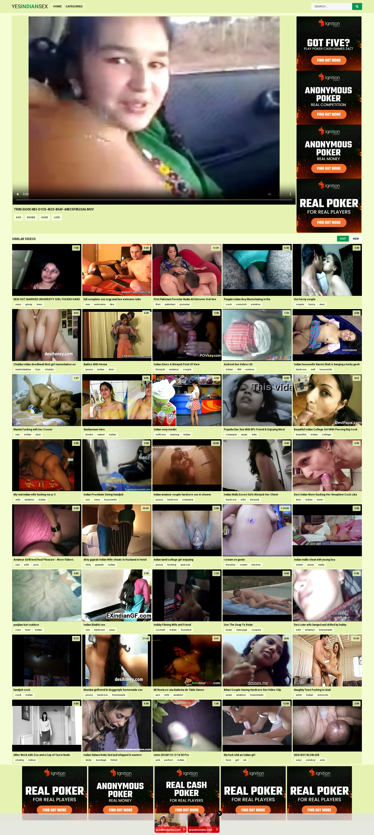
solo (322, 760)
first (158, 304)
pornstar (185, 304)
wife (254, 434)
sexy (18, 304)
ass (18, 217)
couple (300, 304)
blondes (230, 564)
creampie (231, 434)
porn (36, 564)
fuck (228, 760)
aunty (310, 564)
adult (299, 695)
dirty (88, 564)
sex (87, 304)
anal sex (185, 564)
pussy (89, 369)
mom (320, 499)
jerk (158, 760)
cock (229, 304)
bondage (101, 760)
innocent (323, 695)
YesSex (30, 6)
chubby (49, 369)
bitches (256, 564)
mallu (321, 564)
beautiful (301, 434)
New (356, 238)
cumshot (241, 304)
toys (37, 369)
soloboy (255, 304)
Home (57, 6)
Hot (343, 238)
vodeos (249, 369)
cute (18, 629)
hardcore (301, 369)
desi (322, 304)
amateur (174, 369)
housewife (325, 369)
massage (241, 629)
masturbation (23, 369)
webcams (100, 304)
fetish (114, 760)
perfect (168, 760)
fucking (171, 564)
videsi (32, 760)
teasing (174, 434)
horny (311, 304)
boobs (31, 217)
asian (244, 434)
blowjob (160, 369)
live (112, 304)
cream (243, 564)
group (28, 304)
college (326, 434)
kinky (88, 760)
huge (44, 217)
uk (244, 760)
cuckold (160, 629)
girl (237, 760)
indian (100, 369)
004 (239, 369)
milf (313, 369)
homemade (325, 629)
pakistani (170, 304)
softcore (161, 434)
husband (186, 629)
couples (256, 629)
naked (101, 434)
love (57, 217)
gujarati (99, 564)
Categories (74, 6)
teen (39, 304)
